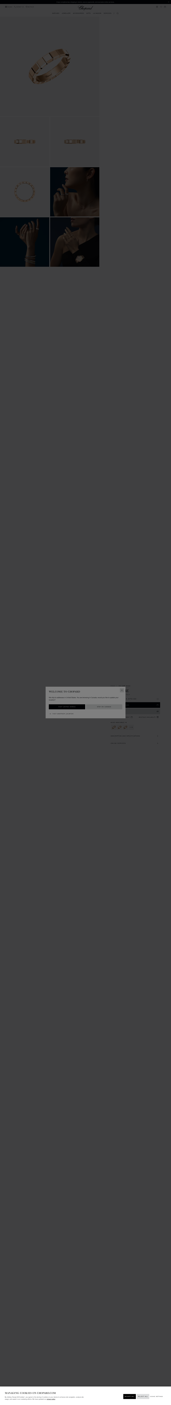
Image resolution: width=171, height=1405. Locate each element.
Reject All (143, 1396)
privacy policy (51, 1399)
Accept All (130, 1396)
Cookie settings (156, 1396)
